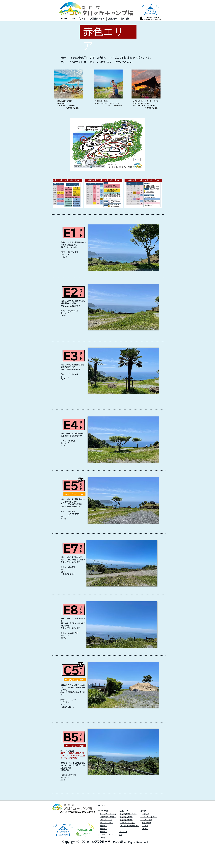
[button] (78, 19)
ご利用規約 (145, 814)
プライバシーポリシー (149, 817)
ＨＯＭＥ (102, 805)
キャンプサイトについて (108, 814)
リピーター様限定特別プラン (129, 825)
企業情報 (145, 828)
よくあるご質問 (147, 820)
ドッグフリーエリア (106, 822)
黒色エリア (103, 828)
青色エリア (103, 825)
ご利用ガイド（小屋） (127, 822)
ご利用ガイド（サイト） (108, 817)
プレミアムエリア (106, 820)
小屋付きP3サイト (126, 817)
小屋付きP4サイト (126, 820)
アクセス (145, 825)
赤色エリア (103, 831)
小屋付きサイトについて (128, 814)
